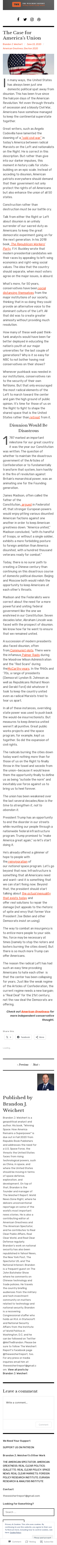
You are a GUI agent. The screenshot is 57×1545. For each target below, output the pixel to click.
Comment (43, 1424)
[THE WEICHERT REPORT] (28, 5)
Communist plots (21, 650)
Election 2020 (31, 48)
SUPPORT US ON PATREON (18, 1447)
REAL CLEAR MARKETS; (24, 1473)
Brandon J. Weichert (13, 44)
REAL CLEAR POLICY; (29, 1469)
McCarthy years (18, 668)
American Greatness (13, 48)
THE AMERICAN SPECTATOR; (19, 1461)
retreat (34, 417)
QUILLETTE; (10, 1469)
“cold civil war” (31, 138)
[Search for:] (28, 1512)
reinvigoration (18, 861)
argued (26, 504)
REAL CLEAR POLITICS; (32, 1465)
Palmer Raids (30, 655)
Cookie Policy (15, 1532)
